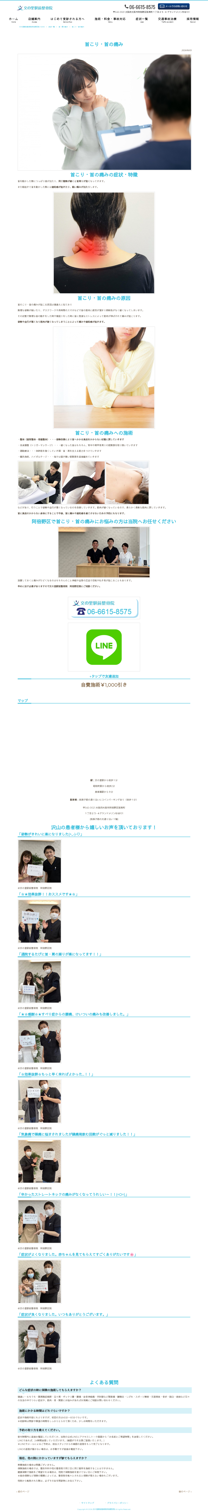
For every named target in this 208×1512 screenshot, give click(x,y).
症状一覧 (52, 27)
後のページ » (185, 1491)
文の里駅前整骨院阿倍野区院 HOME (32, 27)
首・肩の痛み (63, 27)
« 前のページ (22, 1491)
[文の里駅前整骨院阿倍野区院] (34, 10)
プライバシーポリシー (117, 1503)
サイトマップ (87, 1503)
